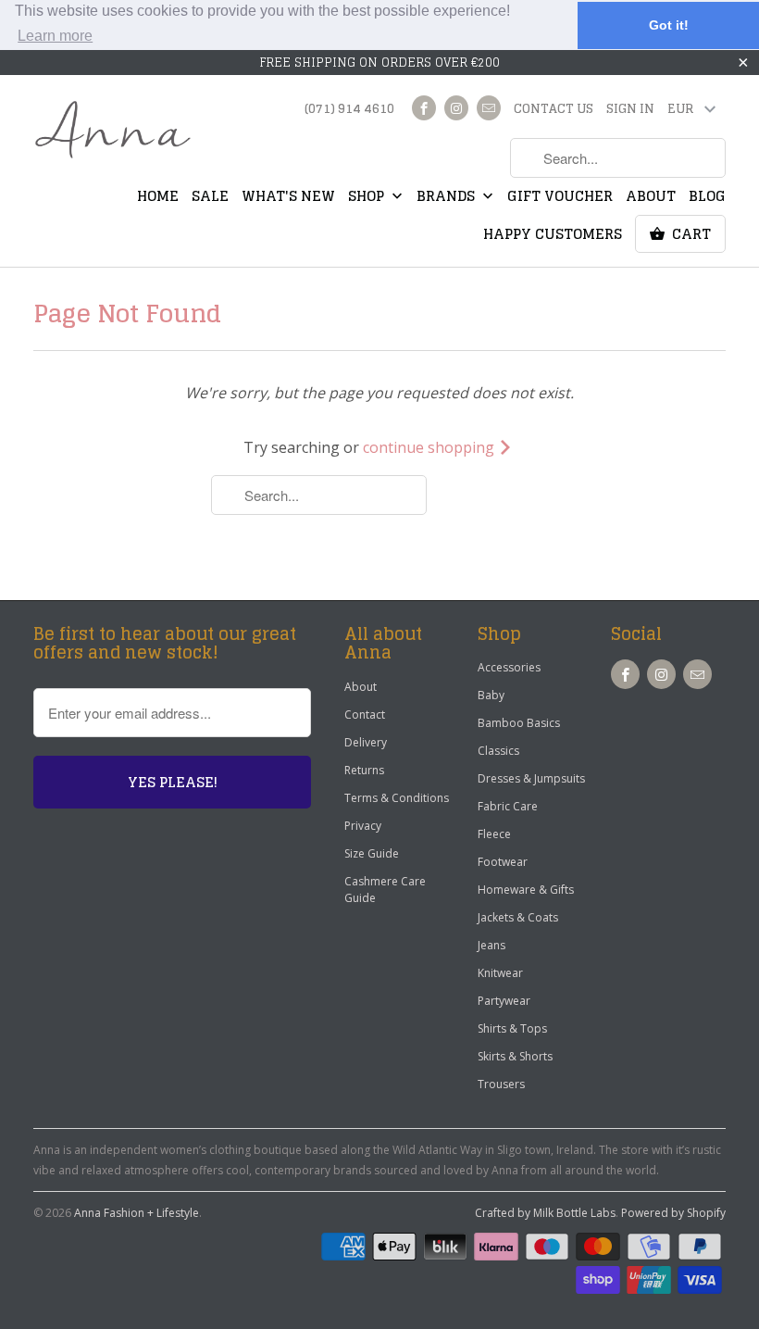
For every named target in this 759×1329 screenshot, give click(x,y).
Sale (210, 198)
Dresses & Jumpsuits (531, 778)
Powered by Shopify (673, 1213)
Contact (364, 714)
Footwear (503, 862)
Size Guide (371, 853)
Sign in (630, 110)
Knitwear (500, 973)
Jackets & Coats (518, 917)
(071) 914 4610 (349, 110)
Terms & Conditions (396, 798)
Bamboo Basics (519, 723)
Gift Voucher (560, 198)
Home (158, 198)
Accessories (509, 667)
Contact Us (553, 110)
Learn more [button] (55, 36)
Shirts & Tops (512, 1028)
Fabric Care (508, 806)
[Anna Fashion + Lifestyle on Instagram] (456, 107)
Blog (707, 198)
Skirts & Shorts (515, 1056)
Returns (364, 770)
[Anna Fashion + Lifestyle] (113, 130)
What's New (288, 198)
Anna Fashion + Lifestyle (136, 1213)
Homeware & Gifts (526, 889)
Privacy (362, 826)
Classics (498, 751)
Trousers (501, 1084)
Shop (368, 198)
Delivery (365, 742)
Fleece (494, 834)
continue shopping (430, 447)
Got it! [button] (669, 25)
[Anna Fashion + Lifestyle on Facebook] (424, 107)
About (651, 198)
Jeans (491, 945)
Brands (448, 198)
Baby (491, 695)
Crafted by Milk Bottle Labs (545, 1213)
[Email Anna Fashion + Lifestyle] (489, 107)
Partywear (504, 1001)
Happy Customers (552, 236)
